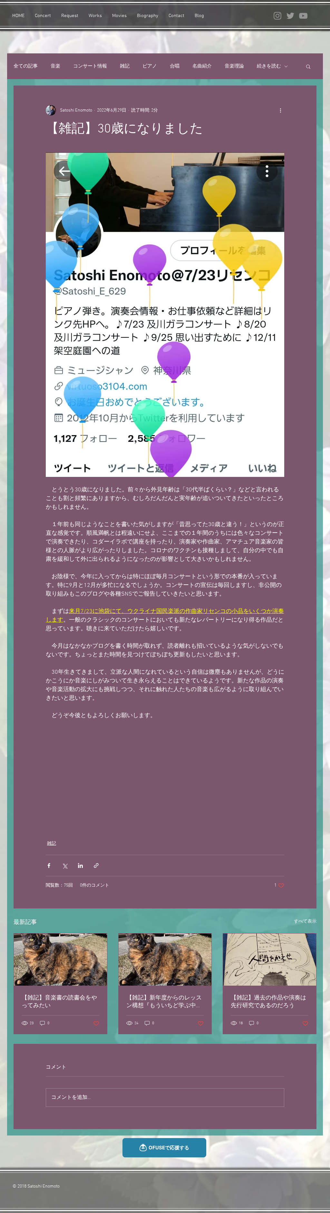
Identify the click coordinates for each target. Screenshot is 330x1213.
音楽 (55, 66)
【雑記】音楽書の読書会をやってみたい (59, 1002)
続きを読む (269, 66)
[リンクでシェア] (96, 865)
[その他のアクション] (280, 110)
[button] (308, 66)
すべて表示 (305, 921)
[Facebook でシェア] (49, 865)
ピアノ (149, 66)
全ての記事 (26, 66)
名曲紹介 (202, 66)
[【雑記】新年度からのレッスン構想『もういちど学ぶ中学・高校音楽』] (165, 960)
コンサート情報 (90, 66)
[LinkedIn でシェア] (80, 865)
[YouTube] (303, 16)
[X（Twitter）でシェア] (65, 865)
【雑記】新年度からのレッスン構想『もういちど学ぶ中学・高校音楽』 (164, 1002)
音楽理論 (234, 66)
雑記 (125, 66)
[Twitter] (290, 16)
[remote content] (165, 776)
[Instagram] (277, 16)
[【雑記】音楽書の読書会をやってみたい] (60, 960)
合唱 (175, 66)
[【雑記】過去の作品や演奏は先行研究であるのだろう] (269, 960)
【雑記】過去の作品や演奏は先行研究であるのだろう (268, 1002)
